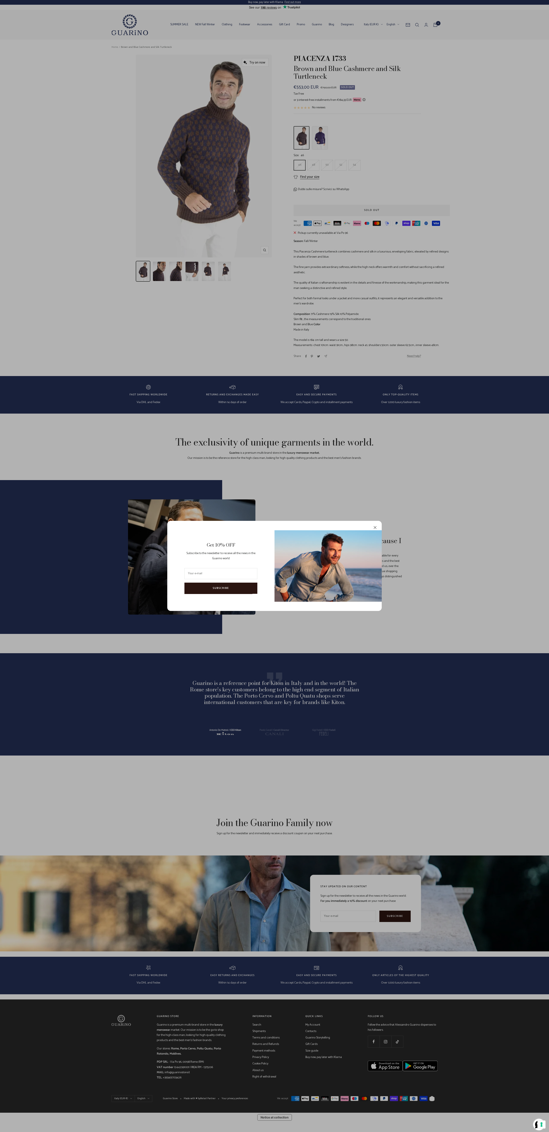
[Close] (375, 527)
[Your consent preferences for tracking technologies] (541, 1124)
